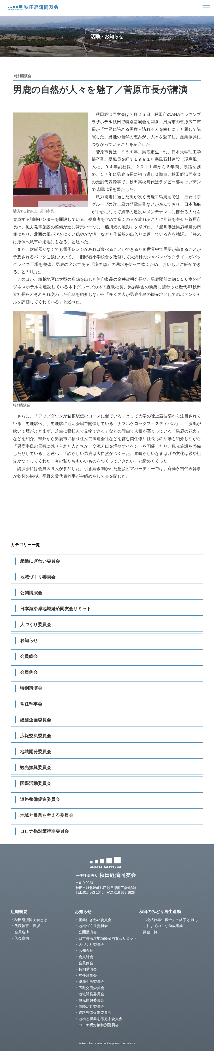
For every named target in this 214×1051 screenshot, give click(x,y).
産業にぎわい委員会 (40, 561)
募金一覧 (150, 932)
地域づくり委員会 (38, 576)
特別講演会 (31, 688)
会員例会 (29, 672)
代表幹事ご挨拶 (27, 926)
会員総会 (29, 656)
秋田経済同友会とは (30, 920)
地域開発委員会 (35, 751)
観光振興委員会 (35, 767)
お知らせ (29, 640)
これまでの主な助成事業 (163, 926)
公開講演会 (31, 592)
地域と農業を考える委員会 (46, 815)
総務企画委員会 (35, 719)
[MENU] (206, 8)
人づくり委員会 (35, 624)
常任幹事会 (31, 704)
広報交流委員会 (35, 735)
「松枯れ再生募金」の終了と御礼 (170, 920)
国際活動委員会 (35, 783)
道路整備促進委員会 (40, 799)
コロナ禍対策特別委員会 (44, 831)
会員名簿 (21, 932)
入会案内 (21, 938)
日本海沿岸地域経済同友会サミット (55, 608)
